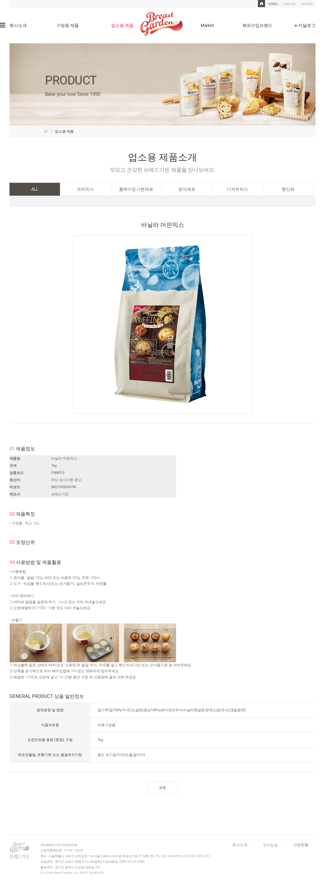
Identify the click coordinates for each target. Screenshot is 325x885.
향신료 (288, 189)
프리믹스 (85, 189)
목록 (162, 788)
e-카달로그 (305, 25)
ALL (34, 189)
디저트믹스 (237, 189)
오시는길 (270, 845)
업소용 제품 (122, 25)
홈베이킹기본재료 (136, 189)
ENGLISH (289, 4)
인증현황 (300, 845)
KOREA (273, 4)
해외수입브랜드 (257, 25)
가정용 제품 (67, 25)
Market (207, 25)
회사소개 (18, 25)
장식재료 (186, 189)
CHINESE (307, 4)
